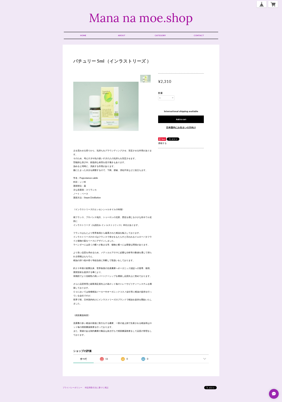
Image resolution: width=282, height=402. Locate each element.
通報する (162, 143)
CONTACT (199, 35)
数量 (160, 93)
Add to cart (181, 119)
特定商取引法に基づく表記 (96, 387)
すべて (83, 358)
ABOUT (121, 35)
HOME (83, 35)
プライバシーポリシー (72, 387)
